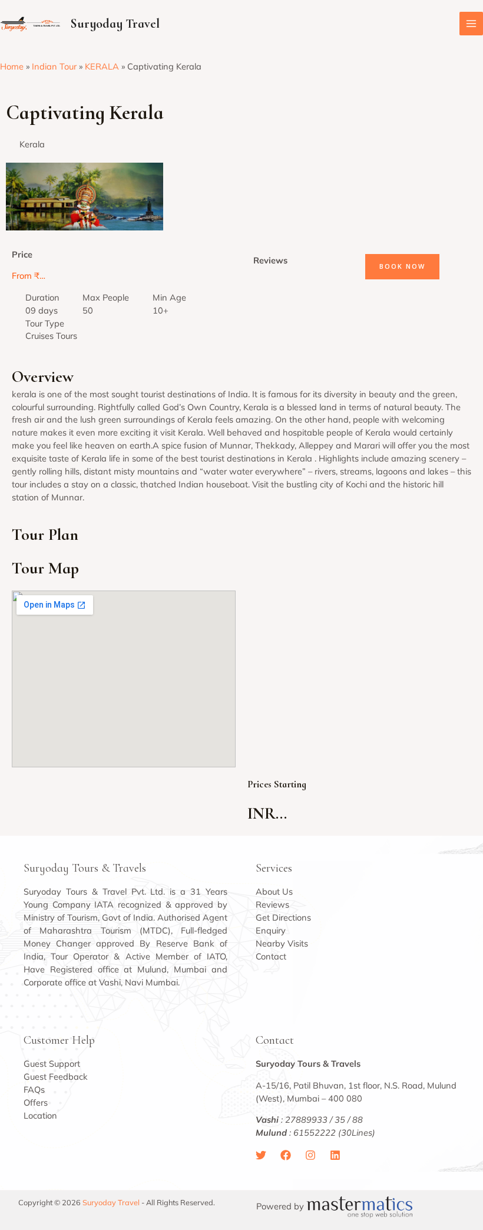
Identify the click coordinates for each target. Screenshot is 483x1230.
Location (40, 1115)
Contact (271, 956)
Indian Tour (54, 66)
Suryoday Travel (115, 23)
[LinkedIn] (335, 1155)
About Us (274, 891)
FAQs (34, 1089)
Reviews (272, 904)
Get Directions (283, 917)
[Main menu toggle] (471, 23)
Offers (36, 1102)
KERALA (102, 66)
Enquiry (271, 930)
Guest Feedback (56, 1076)
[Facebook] (285, 1155)
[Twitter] (261, 1155)
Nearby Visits (282, 943)
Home (12, 66)
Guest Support (52, 1063)
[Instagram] (310, 1155)
